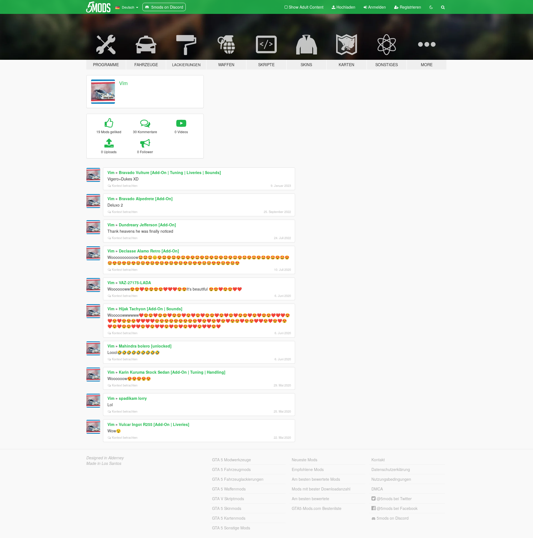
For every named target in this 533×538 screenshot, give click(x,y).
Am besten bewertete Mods (316, 479)
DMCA (377, 489)
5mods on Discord (392, 518)
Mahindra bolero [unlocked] (145, 346)
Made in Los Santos (103, 463)
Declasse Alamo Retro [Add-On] (149, 251)
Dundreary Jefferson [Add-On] (147, 224)
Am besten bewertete (310, 498)
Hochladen (345, 7)
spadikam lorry (133, 398)
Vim (123, 82)
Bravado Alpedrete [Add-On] (146, 198)
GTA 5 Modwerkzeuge (231, 459)
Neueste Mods (304, 459)
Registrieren (410, 7)
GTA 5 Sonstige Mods (231, 527)
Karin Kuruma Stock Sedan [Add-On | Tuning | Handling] (172, 372)
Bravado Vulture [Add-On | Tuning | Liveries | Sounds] (170, 172)
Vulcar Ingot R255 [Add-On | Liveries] (154, 424)
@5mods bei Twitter (394, 498)
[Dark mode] (431, 7)
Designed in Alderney (105, 457)
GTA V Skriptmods (228, 498)
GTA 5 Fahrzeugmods (231, 469)
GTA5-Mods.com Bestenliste (316, 508)
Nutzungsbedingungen (391, 479)
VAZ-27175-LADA (135, 282)
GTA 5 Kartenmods (228, 518)
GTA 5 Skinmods (226, 508)
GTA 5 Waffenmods (229, 489)
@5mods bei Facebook (397, 508)
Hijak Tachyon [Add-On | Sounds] (150, 308)
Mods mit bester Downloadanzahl (321, 489)
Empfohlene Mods (308, 469)
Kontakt (378, 459)
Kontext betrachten (124, 185)
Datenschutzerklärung (390, 469)
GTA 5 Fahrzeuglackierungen (237, 479)
